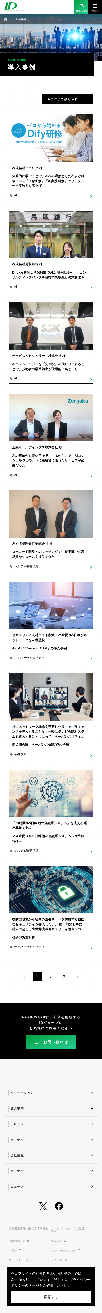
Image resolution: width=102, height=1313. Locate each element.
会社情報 (17, 1155)
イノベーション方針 (64, 1250)
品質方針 (57, 1240)
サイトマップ (59, 1260)
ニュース (17, 1186)
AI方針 (13, 1250)
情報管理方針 (17, 1240)
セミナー (17, 1140)
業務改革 (20, 754)
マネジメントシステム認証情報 (67, 1230)
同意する (51, 1297)
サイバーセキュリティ (29, 657)
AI (15, 195)
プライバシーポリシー (23, 1260)
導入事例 (17, 1108)
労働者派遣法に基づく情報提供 (28, 1228)
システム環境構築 (26, 566)
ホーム (6, 19)
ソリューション (22, 1093)
